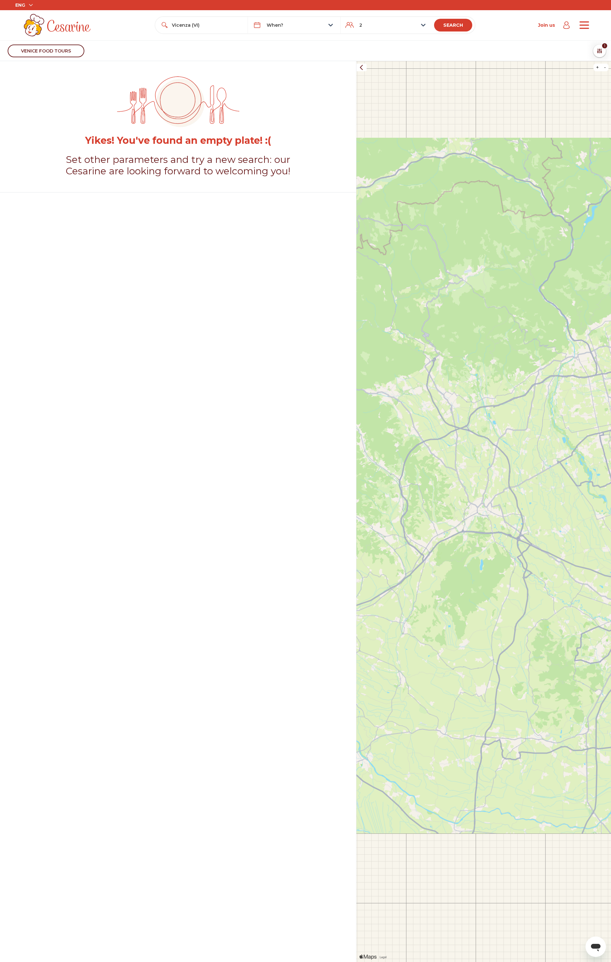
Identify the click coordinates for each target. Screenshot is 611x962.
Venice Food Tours (46, 51)
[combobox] (207, 25)
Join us (546, 25)
